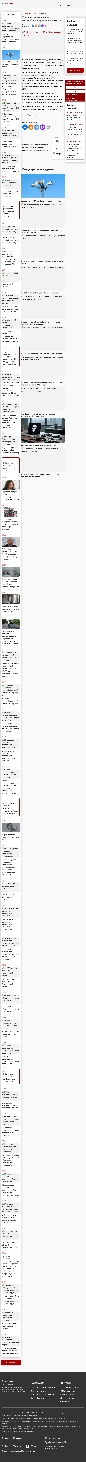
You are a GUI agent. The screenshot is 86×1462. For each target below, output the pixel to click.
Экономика (43, 1391)
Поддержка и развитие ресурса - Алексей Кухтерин (55, 1447)
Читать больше (75, 70)
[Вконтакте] (18, 1446)
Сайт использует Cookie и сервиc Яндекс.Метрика (18, 1431)
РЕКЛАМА (64, 1401)
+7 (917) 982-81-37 (67, 1391)
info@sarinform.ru (72, 100)
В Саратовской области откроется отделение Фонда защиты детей (75, 61)
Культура (51, 1394)
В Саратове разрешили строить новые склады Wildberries (75, 32)
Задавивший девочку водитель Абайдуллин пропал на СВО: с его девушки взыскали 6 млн (74, 42)
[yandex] (11, 1451)
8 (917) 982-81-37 (72, 94)
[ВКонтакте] (33, 25)
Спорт (33, 1398)
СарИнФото (41, 1398)
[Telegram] (39, 25)
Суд (53, 1387)
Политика (34, 1391)
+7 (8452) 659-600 (67, 1394)
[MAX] (42, 25)
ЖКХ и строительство (38, 1394)
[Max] (75, 87)
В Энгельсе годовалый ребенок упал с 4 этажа (75, 53)
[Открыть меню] (82, 4)
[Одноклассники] (36, 25)
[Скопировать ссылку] (45, 25)
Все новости (8, 15)
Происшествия (42, 13)
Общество (34, 1387)
